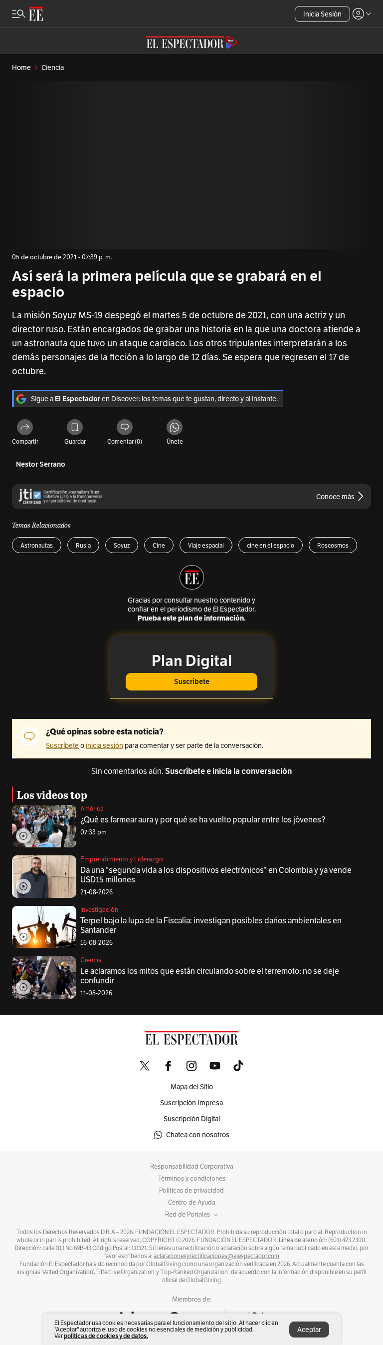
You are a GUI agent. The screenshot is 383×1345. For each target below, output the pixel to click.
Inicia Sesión (322, 13)
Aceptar (309, 1329)
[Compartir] (25, 428)
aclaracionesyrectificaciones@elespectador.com (216, 1256)
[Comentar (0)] (125, 428)
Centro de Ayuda (191, 1202)
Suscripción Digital (192, 1118)
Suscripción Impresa (191, 1102)
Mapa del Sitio (192, 1086)
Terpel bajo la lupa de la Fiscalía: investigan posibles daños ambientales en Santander (211, 925)
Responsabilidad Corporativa (191, 1166)
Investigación (99, 909)
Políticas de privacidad (191, 1190)
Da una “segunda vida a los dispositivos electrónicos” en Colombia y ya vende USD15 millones (216, 875)
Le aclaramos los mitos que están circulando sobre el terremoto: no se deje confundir (209, 976)
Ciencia (91, 960)
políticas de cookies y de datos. (106, 1336)
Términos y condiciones (191, 1178)
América (92, 808)
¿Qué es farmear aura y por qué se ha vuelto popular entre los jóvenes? (202, 819)
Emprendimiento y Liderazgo (121, 859)
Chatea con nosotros (197, 1134)
